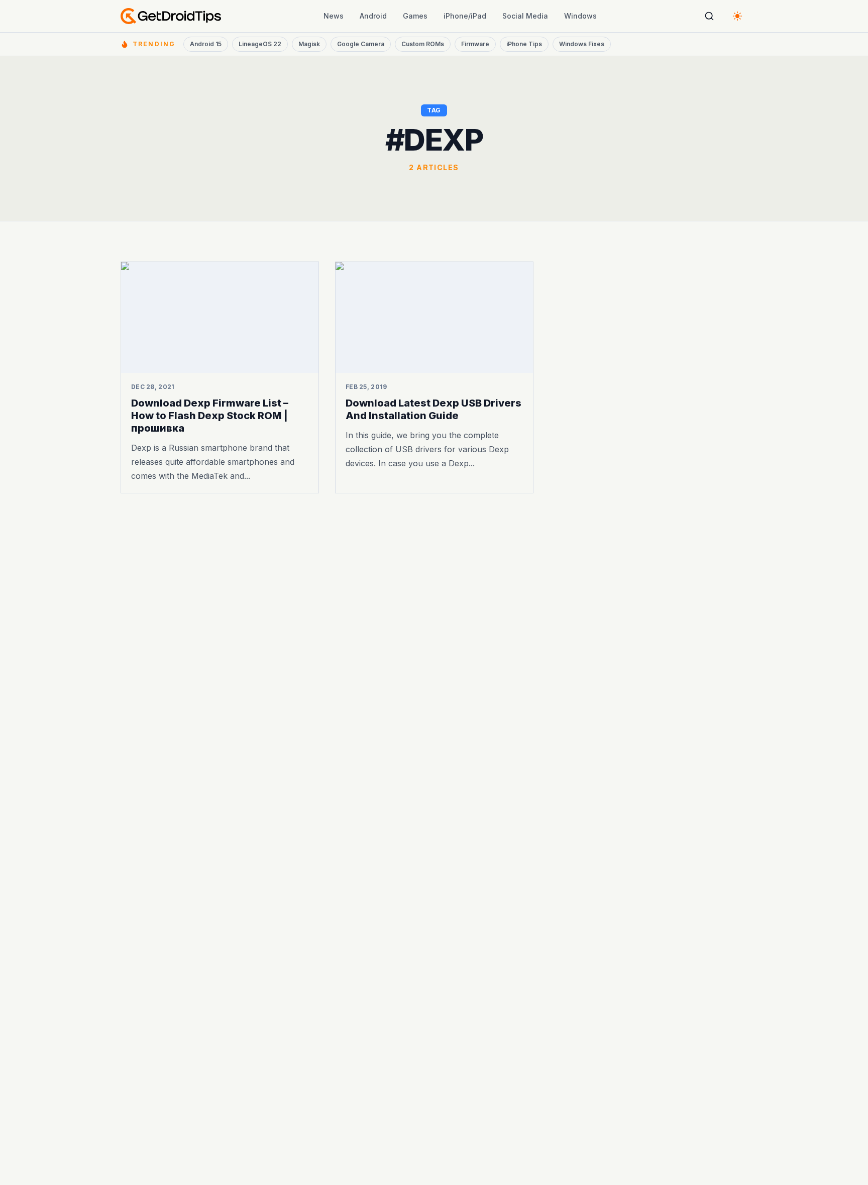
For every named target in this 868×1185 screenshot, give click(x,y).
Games (415, 16)
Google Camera (360, 44)
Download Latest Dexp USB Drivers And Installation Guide (433, 409)
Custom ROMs (422, 44)
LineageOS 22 (260, 44)
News (333, 16)
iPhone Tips (524, 44)
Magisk (309, 44)
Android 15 (206, 44)
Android (373, 16)
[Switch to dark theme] (737, 16)
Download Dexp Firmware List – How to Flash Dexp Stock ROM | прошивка (209, 415)
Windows (580, 16)
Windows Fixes (581, 44)
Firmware (475, 44)
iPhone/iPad (465, 16)
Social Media (525, 16)
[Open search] (709, 16)
